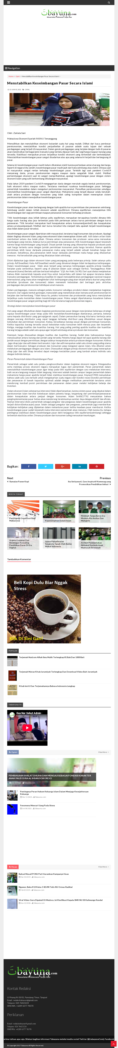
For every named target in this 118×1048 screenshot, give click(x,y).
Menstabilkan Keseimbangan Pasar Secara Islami (50, 83)
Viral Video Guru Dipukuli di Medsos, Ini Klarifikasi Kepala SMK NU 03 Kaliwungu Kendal (61, 900)
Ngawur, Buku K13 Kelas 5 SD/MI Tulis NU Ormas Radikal (46, 887)
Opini (18, 76)
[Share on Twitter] (45, 466)
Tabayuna (24, 1045)
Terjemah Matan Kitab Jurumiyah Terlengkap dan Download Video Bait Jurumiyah (58, 671)
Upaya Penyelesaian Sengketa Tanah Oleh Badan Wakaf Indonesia (58, 544)
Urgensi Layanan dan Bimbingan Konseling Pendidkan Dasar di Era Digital (20, 544)
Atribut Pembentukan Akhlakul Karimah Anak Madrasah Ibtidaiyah (92, 545)
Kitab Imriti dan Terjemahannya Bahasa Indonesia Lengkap (47, 686)
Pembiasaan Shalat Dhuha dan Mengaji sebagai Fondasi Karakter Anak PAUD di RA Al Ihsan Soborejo (50, 777)
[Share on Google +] (62, 466)
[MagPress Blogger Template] (59, 14)
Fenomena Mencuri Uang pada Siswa (37, 805)
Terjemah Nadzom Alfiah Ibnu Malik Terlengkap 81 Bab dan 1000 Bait (51, 657)
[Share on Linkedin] (79, 466)
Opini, (27, 89)
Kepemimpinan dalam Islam (58, 520)
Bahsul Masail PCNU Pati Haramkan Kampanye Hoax (44, 874)
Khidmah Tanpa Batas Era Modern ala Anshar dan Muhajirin (93, 518)
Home (11, 76)
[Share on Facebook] (28, 466)
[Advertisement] (59, 42)
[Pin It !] (96, 466)
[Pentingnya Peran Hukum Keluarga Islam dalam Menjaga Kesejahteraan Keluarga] (12, 800)
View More (102, 752)
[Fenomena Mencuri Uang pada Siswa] (12, 814)
